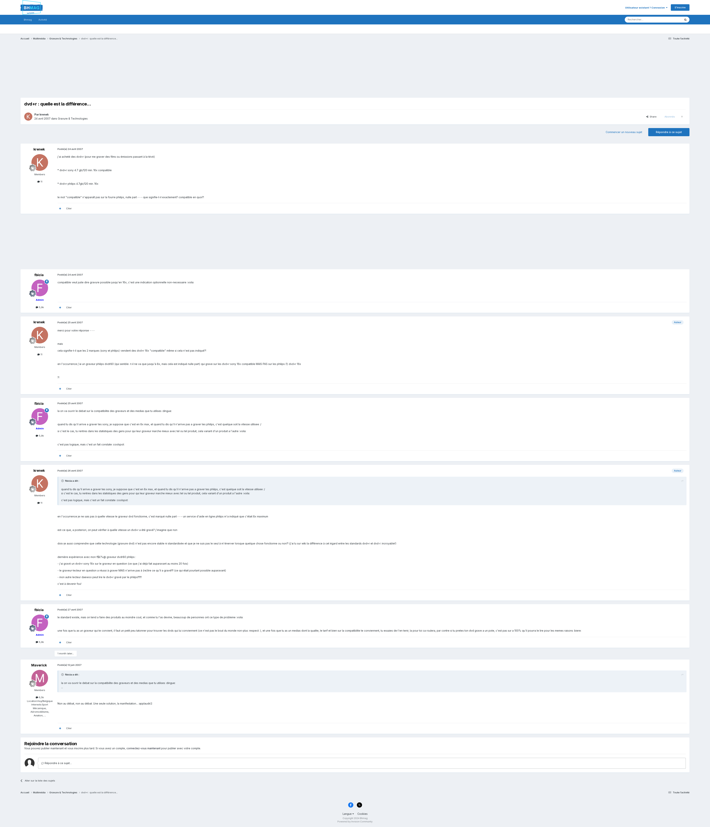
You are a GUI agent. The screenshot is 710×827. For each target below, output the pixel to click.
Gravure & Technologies (73, 118)
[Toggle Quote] (63, 480)
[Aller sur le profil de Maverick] (39, 678)
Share (652, 116)
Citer (69, 208)
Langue (347, 813)
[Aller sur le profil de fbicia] (39, 288)
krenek (44, 114)
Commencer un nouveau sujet (624, 132)
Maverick (39, 665)
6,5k (41, 697)
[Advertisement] (88, 72)
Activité (42, 19)
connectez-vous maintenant (143, 748)
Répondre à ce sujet (669, 132)
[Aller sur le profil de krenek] (28, 117)
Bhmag (28, 19)
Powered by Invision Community (355, 821)
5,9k (41, 307)
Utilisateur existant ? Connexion (645, 7)
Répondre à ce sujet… (58, 763)
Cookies (362, 813)
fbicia (39, 275)
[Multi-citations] (60, 208)
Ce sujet (671, 19)
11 (41, 181)
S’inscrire (680, 7)
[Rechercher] (685, 20)
